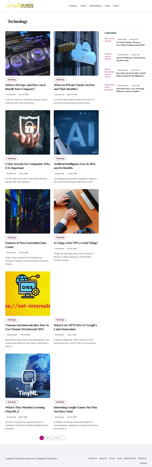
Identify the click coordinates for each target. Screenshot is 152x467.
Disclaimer (142, 458)
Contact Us (92, 458)
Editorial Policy (130, 458)
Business (83, 6)
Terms (119, 458)
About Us (103, 458)
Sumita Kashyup (123, 55)
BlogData (40, 459)
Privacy (112, 458)
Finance (107, 6)
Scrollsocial (11, 94)
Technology (72, 6)
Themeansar (52, 459)
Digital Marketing (95, 6)
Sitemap (143, 463)
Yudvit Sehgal (12, 335)
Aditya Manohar (123, 70)
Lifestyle (116, 6)
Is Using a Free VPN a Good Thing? (76, 243)
